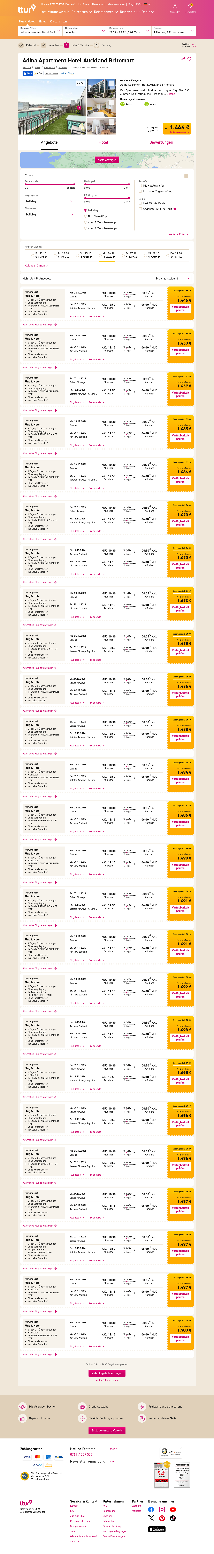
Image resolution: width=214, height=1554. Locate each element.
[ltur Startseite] (27, 9)
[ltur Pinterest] (162, 1520)
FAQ (138, 4)
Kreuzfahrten (58, 21)
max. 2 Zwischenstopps (102, 228)
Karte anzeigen (107, 160)
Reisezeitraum (116, 28)
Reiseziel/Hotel (28, 28)
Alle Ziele (27, 67)
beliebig (93, 210)
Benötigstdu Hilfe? (186, 45)
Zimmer (158, 28)
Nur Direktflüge (97, 216)
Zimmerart (30, 208)
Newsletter (98, 4)
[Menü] (180, 1449)
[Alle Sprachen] (147, 4)
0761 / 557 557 (81, 1454)
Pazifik (37, 67)
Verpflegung (31, 195)
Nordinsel (63, 67)
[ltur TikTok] (173, 1520)
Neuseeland (49, 67)
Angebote (49, 142)
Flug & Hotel (27, 21)
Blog (130, 4)
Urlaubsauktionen (116, 4)
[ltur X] (151, 1520)
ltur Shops (83, 4)
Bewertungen (161, 142)
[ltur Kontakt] (194, 45)
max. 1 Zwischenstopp (102, 222)
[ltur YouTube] (173, 1511)
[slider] (26, 184)
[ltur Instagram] (162, 1511)
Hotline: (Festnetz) (58, 4)
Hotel (42, 21)
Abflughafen (71, 28)
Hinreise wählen (33, 246)
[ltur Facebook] (151, 1511)
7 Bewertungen (51, 73)
